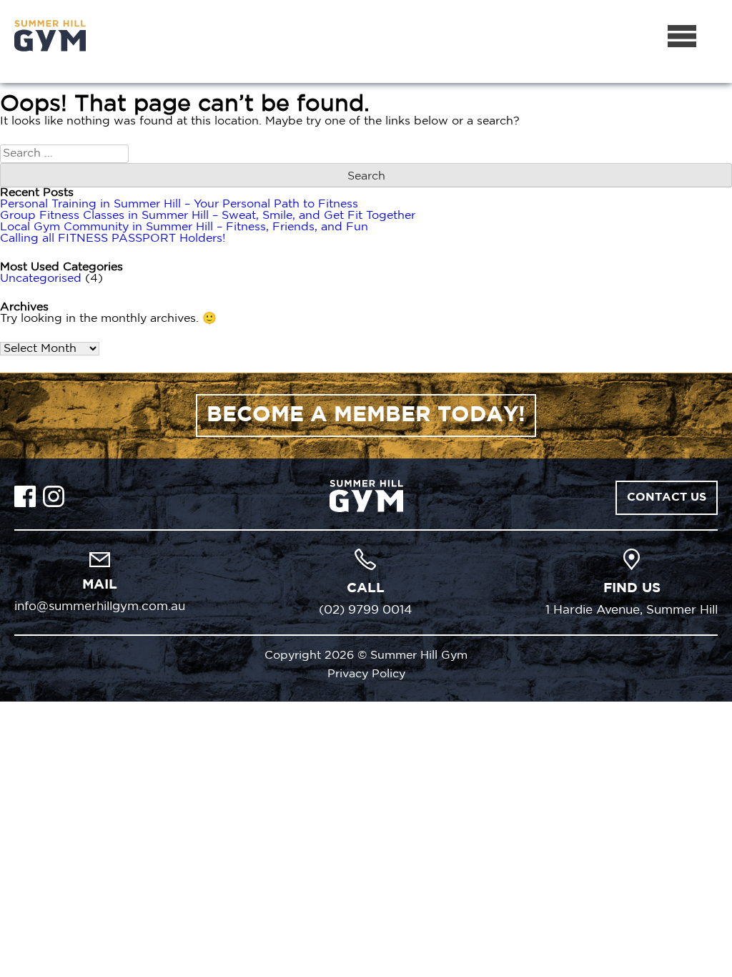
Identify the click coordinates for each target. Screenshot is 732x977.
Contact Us (666, 497)
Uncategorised (40, 278)
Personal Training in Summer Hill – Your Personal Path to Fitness (179, 204)
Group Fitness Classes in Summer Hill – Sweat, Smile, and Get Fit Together (207, 215)
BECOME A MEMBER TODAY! (366, 415)
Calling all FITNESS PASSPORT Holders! (112, 238)
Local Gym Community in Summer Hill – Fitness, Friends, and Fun (184, 227)
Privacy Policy (366, 674)
